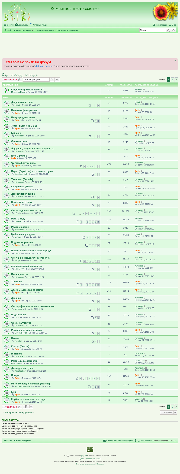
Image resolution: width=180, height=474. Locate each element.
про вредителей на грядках (26, 266)
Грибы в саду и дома (23, 234)
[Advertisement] (90, 45)
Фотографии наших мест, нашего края (32, 306)
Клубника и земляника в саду (28, 399)
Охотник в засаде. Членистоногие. (30, 257)
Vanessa (138, 89)
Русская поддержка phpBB (90, 459)
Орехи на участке (21, 323)
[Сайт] (17, 12)
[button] (176, 79)
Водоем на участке (22, 242)
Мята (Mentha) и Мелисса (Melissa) (30, 383)
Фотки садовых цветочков (26, 210)
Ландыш (16, 298)
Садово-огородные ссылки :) (27, 89)
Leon (17, 317)
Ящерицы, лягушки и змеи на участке (32, 148)
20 (98, 214)
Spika (17, 113)
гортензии (16, 353)
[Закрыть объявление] (175, 60)
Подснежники (19, 314)
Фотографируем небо (23, 163)
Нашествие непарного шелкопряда (31, 250)
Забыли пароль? (44, 66)
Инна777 (19, 269)
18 (91, 214)
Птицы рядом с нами (23, 117)
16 (83, 214)
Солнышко (139, 361)
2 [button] (172, 79)
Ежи (13, 392)
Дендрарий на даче (22, 102)
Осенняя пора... (20, 141)
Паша (17, 105)
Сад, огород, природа (19, 75)
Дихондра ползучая (22, 368)
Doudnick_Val (21, 174)
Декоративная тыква (23, 193)
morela (18, 221)
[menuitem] (21, 25)
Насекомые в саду (21, 202)
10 (98, 379)
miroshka (19, 136)
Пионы (15, 338)
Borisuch (139, 399)
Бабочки (16, 133)
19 (94, 214)
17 (87, 214)
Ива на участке (19, 274)
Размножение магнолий (24, 361)
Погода (15, 375)
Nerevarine (16, 363)
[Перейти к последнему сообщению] (144, 89)
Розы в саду (18, 218)
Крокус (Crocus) (20, 346)
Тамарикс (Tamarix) (22, 179)
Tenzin (138, 218)
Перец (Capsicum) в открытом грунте (32, 171)
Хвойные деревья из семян (27, 290)
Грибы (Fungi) (19, 155)
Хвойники (16, 281)
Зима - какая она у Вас (24, 125)
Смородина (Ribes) (22, 186)
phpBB (84, 456)
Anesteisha (139, 227)
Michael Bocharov (22, 386)
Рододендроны (20, 227)
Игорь (17, 260)
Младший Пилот (18, 92)
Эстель (18, 237)
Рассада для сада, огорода (26, 330)
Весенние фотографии (24, 110)
